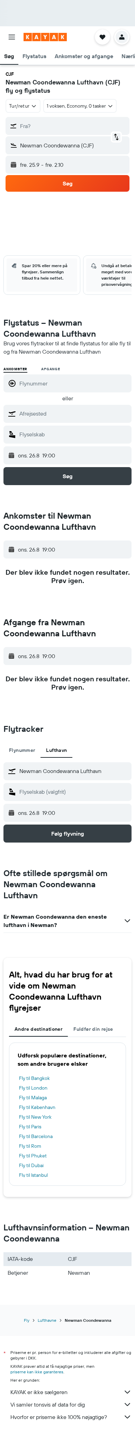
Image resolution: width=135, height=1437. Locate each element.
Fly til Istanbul (33, 1175)
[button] (11, 37)
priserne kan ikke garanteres (36, 1371)
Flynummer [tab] (22, 750)
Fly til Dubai (31, 1165)
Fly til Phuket (33, 1156)
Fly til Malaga (33, 1097)
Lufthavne (47, 1320)
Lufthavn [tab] (56, 750)
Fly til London (33, 1088)
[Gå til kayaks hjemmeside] (45, 37)
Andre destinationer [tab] (38, 1029)
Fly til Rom (30, 1146)
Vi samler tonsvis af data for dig (47, 1404)
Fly (26, 1320)
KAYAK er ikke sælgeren (39, 1392)
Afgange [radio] (50, 369)
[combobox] (73, 413)
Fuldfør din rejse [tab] (93, 1029)
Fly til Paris (30, 1127)
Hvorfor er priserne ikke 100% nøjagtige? (58, 1416)
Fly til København (37, 1107)
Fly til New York (35, 1117)
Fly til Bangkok (34, 1078)
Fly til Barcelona (36, 1136)
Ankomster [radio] (15, 369)
